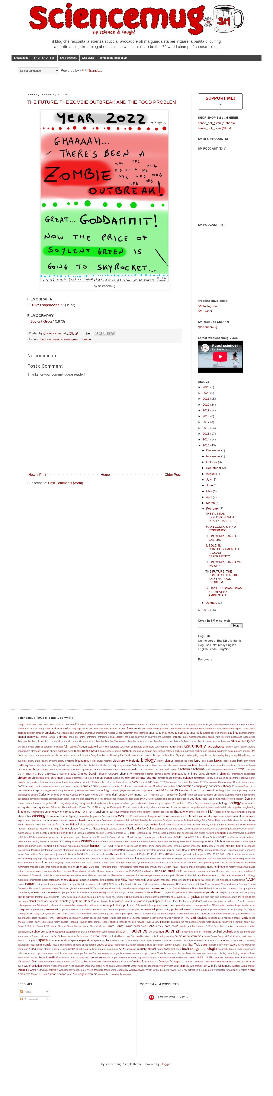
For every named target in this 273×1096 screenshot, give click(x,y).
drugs (68, 803)
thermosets (213, 953)
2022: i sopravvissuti (46, 305)
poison (21, 905)
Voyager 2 (189, 961)
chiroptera (212, 773)
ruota (208, 922)
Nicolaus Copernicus (40, 888)
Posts (27, 991)
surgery (142, 948)
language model (51, 858)
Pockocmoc (185, 901)
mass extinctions (217, 866)
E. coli (176, 803)
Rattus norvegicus (166, 913)
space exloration (59, 940)
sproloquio (158, 944)
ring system (128, 918)
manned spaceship (40, 867)
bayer (27, 755)
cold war (76, 782)
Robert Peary (33, 922)
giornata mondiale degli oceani (173, 833)
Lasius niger (79, 858)
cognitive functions (61, 782)
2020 (206, 404)
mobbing (139, 880)
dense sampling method (230, 794)
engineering (249, 807)
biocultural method (102, 760)
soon (207, 936)
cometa (251, 782)
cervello (30, 773)
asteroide (104, 746)
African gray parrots (40, 728)
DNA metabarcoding (156, 798)
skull (110, 936)
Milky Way (127, 879)
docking (172, 798)
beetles (86, 755)
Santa (110, 926)
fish (58, 824)
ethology (39, 816)
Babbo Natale (90, 750)
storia (32, 948)
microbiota (35, 880)
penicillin (71, 897)
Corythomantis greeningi (71, 790)
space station (181, 940)
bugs (36, 769)
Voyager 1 (176, 961)
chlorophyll (237, 773)
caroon (173, 769)
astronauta (136, 746)
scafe (209, 926)
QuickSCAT (51, 913)
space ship (167, 940)
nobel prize (129, 888)
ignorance (167, 846)
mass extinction (197, 867)
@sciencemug (207, 327)
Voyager (164, 961)
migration (84, 880)
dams (108, 794)
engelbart (237, 807)
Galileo (131, 828)
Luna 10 (97, 862)
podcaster (208, 901)
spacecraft (223, 940)
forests (223, 824)
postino (187, 905)
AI (66, 728)
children (149, 773)
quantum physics (34, 913)
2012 (206, 610)
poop (165, 905)
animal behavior (247, 733)
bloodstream (72, 765)
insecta (220, 846)
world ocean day (119, 970)
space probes (117, 940)
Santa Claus (124, 926)
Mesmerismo (117, 875)
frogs (56, 828)
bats (20, 755)
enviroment (67, 811)
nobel (100, 888)
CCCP (239, 769)
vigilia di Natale (103, 961)
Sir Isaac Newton (67, 936)
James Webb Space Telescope (221, 850)
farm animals (155, 820)
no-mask (84, 888)
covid (150, 790)
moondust (166, 880)
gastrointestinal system (196, 828)
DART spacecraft (169, 794)
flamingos (120, 824)
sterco (233, 944)
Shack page (21, 57)
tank (173, 949)
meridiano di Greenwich (30, 875)
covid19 (172, 790)
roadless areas (232, 918)
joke (47, 854)
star (185, 944)
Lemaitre (95, 858)
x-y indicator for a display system (229, 970)
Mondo (148, 879)
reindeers (43, 918)
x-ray (178, 970)
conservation (184, 786)
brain (195, 765)
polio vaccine (56, 905)
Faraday (143, 820)
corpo (36, 790)
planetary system (47, 901)
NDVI (112, 884)
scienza (172, 931)
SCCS (84, 931)
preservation (52, 909)
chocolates (249, 773)
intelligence (249, 846)
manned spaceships (61, 867)
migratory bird (97, 880)
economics (249, 803)
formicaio (240, 824)
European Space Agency (62, 816)
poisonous (30, 905)
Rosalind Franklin (78, 922)
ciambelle (79, 778)
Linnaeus (188, 858)
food (43, 339)
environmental (104, 811)
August (211, 473)
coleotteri (86, 782)
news (235, 884)
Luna (88, 862)
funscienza (85, 828)
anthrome (91, 737)
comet (135, 782)
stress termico (59, 949)
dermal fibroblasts (38, 798)
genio (64, 832)
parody (251, 892)
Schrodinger (94, 931)
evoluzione (162, 816)
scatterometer (73, 931)
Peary (63, 897)
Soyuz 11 (23, 940)
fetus (252, 820)
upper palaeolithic (121, 957)
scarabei (241, 926)
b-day (77, 750)
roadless (202, 917)
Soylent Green (41, 321)
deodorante (249, 794)
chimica (159, 773)
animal (234, 732)
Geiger (243, 828)
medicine (175, 871)
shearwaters (24, 936)
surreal (152, 948)
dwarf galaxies (116, 803)
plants (111, 901)
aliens (202, 728)
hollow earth (136, 841)
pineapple (232, 897)
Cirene (116, 778)
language (37, 858)
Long (45, 862)
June (210, 485)
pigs (207, 897)
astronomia (176, 746)
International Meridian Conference (35, 850)
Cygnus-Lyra (77, 794)
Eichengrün (116, 807)
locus (20, 862)
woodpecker (65, 970)
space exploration (82, 940)
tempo (79, 953)
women (53, 969)
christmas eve (40, 777)
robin (43, 922)
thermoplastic (185, 953)
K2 (85, 854)
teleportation (249, 949)
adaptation (223, 724)
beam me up (41, 755)
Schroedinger (108, 931)
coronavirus (25, 790)
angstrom (224, 733)
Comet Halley (240, 782)
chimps (192, 773)
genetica (44, 833)
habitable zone (165, 837)
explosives (33, 820)
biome (160, 760)
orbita (117, 892)
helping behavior (40, 841)
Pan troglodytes (197, 892)
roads (244, 917)
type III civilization (79, 957)
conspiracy (201, 786)
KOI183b (220, 854)
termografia (116, 953)
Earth (183, 803)
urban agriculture (140, 957)
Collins (95, 782)
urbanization (176, 957)
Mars (135, 867)
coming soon (50, 786)
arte (215, 741)
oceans (52, 892)
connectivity (169, 786)
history (86, 841)
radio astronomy (99, 913)
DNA (142, 798)
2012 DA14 (55, 724)
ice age (134, 846)
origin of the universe (132, 892)
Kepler (114, 854)
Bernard (125, 755)
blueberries (93, 765)
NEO (178, 884)
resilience (61, 917)
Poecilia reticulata (246, 901)
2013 (206, 445)
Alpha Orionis (242, 728)
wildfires (236, 966)
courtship (141, 790)
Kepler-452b (157, 854)
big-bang (216, 755)
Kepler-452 (145, 854)
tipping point (225, 953)
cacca (96, 769)
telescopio (36, 953)
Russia (216, 921)
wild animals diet (198, 966)
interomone (68, 850)
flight (137, 824)
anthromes (103, 737)
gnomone (220, 832)
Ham (199, 837)
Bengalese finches (100, 755)
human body (35, 846)
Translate (95, 70)
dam (101, 794)
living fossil (232, 858)
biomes (169, 760)
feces (180, 820)
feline (204, 820)
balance (170, 751)
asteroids (114, 746)
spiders (140, 944)
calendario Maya (109, 769)
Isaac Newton (183, 850)
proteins (205, 909)
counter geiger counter (123, 790)
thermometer (170, 953)
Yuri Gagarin (79, 974)
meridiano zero (79, 875)
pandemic (212, 892)
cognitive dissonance (40, 782)
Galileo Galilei (145, 828)
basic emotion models (239, 751)
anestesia (155, 732)
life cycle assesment (150, 858)
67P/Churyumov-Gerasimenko (96, 724)
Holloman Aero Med (119, 841)
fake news (107, 820)
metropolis (169, 875)
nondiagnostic (142, 888)
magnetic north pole (198, 862)
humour (107, 846)
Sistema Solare (98, 936)
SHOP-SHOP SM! (44, 57)
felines (211, 820)
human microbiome (70, 846)
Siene (53, 936)
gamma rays (161, 828)
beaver (52, 755)
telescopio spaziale (52, 953)
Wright (148, 970)
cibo (86, 778)
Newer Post (37, 475)
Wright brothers (161, 970)
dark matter (135, 794)
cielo (92, 778)
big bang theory (203, 755)
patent (47, 897)
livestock (221, 858)
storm (40, 949)
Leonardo (110, 858)
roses (104, 922)
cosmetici (90, 790)
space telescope (197, 940)
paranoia (233, 892)
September (214, 467)
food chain (171, 824)
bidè (167, 755)
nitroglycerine (72, 888)
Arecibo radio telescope (140, 741)
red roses (246, 913)
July (209, 479)
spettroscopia (122, 944)
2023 (206, 387)
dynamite (143, 803)
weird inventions (93, 966)
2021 (206, 398)
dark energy (119, 794)
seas (236, 931)
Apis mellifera (223, 737)
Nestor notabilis (196, 884)
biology (148, 760)
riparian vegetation (173, 918)
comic (31, 786)
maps (83, 866)
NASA (250, 879)
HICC (61, 841)
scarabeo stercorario (41, 931)
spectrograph (89, 944)
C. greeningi (86, 769)
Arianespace (190, 741)
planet (32, 901)
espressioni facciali (224, 811)
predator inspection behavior (241, 905)
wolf (39, 970)
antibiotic (166, 737)
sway (167, 948)
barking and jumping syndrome (211, 751)
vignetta (116, 961)
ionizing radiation (165, 850)
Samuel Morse (98, 926)
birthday (23, 765)
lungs (105, 862)
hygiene (119, 846)
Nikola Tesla (58, 888)
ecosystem (25, 807)
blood (62, 765)
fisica (73, 824)
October (212, 462)
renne (52, 918)
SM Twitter (205, 311)
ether (28, 816)
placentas (23, 901)
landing (28, 858)
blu (80, 765)
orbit (110, 892)
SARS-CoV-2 (155, 926)
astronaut (125, 746)
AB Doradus (162, 724)
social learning (157, 936)
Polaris (40, 905)
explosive (23, 820)
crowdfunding (215, 790)
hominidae (148, 841)
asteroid (93, 746)
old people (63, 892)
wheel (134, 966)
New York (226, 884)
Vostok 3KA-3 (151, 961)
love (82, 862)
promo (139, 909)
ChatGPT (113, 773)
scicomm (123, 931)
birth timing (249, 760)
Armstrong (203, 741)
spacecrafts (237, 940)
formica (231, 824)
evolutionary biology (144, 816)
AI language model (78, 728)
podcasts (232, 901)
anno (71, 737)
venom (41, 961)
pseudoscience (218, 909)
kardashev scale (96, 854)
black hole (34, 765)
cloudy (209, 778)
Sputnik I (177, 944)
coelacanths (232, 778)
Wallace (210, 961)
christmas (24, 777)
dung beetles (101, 803)
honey (157, 841)
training (34, 957)
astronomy (195, 746)
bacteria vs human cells (145, 751)
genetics (55, 832)
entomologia (37, 811)
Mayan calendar (87, 871)
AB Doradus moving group (183, 724)
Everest (106, 816)
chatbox (103, 773)
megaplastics (190, 871)
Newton (243, 884)
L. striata (236, 854)
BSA (24, 769)
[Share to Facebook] (108, 333)
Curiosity (44, 794)
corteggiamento (49, 790)
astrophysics (216, 746)
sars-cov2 (171, 926)
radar (78, 913)
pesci (89, 897)
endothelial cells (223, 807)
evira (114, 816)
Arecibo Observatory (116, 741)
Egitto (105, 807)
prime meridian (70, 909)
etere (21, 816)
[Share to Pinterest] (112, 333)
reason (211, 913)
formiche (251, 824)
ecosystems (41, 807)
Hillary (68, 841)
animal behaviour (28, 736)
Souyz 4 (222, 936)
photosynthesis (179, 897)
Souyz (214, 936)
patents (55, 897)
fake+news (119, 820)
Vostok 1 (138, 961)
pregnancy (25, 909)
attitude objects (49, 751)
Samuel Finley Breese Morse (73, 926)
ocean (35, 892)
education (73, 807)
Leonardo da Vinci (125, 858)
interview (98, 850)
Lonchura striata (32, 862)
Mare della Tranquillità (100, 867)
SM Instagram (207, 306)
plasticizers (130, 901)
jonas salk (61, 854)
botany (182, 765)
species (77, 944)
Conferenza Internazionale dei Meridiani (141, 786)
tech (178, 949)
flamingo (110, 824)
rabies (72, 913)
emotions (171, 807)
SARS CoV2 (140, 926)
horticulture (192, 841)
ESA (210, 811)
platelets (168, 901)
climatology (199, 778)
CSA (227, 790)
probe (95, 909)
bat (253, 750)
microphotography (51, 880)
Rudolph (165, 921)
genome (81, 833)
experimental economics (240, 816)
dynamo (153, 803)
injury (205, 845)
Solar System (188, 936)
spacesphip (36, 944)
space (43, 940)
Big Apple (180, 755)
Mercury (220, 871)
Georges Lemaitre (114, 833)
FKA (102, 824)
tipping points (239, 953)
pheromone (117, 897)
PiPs (241, 896)
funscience (71, 828)
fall (137, 820)
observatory (24, 892)
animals (62, 736)
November (213, 456)
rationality (147, 913)
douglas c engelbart (43, 803)
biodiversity (120, 760)
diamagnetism (56, 798)
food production (186, 824)
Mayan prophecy (106, 871)
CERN (21, 773)
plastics (142, 901)
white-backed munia (148, 966)
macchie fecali (163, 862)
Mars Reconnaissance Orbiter (155, 867)
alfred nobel (168, 728)
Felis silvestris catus (237, 820)
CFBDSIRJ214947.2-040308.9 (51, 773)
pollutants (116, 905)
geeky (236, 828)
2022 (206, 393)
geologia (90, 833)
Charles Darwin (87, 773)
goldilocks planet (47, 837)
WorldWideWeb (137, 970)
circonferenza (103, 777)
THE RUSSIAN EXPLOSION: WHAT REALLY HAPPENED (221, 517)
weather (64, 966)
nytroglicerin (249, 888)
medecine (135, 871)
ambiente (50, 732)
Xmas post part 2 (40, 974)
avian (70, 751)
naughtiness (64, 884)
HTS (210, 841)
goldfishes (32, 837)
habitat (178, 837)
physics (193, 897)
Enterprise (24, 811)
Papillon (224, 892)
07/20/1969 (30, 724)
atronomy (36, 751)
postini (179, 905)
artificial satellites (44, 746)
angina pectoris (211, 733)
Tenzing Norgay (101, 953)
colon (102, 782)
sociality (170, 936)
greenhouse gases (86, 837)
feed (190, 820)
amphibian (89, 733)
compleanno (89, 786)
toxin (20, 957)
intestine (119, 849)
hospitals (203, 841)
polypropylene (154, 905)
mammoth (250, 862)
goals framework (235, 833)
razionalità (202, 913)
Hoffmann (103, 841)
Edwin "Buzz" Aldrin (89, 807)
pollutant (104, 905)
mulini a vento (195, 879)
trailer (26, 957)
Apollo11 (45, 741)
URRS (191, 957)
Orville (147, 892)
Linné (197, 858)
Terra (152, 953)
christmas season (62, 777)
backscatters (107, 751)
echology (221, 803)
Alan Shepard (96, 728)
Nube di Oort (211, 888)
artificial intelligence (243, 741)
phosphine (138, 897)
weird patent (109, 966)
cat (208, 769)
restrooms (95, 918)
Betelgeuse (159, 755)
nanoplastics (238, 880)
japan (241, 850)
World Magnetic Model (98, 970)
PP (213, 905)
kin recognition (182, 854)
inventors (151, 850)
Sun (121, 948)
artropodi (58, 746)
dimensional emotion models (118, 798)
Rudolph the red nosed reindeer (188, 922)
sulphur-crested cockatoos (104, 949)
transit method (48, 957)
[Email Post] (88, 333)
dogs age (207, 798)
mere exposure (234, 871)
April (209, 497)
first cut (51, 824)
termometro (129, 953)
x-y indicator (205, 970)
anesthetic (196, 732)
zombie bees (104, 974)
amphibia (79, 733)
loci (253, 858)
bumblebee (73, 769)
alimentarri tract (213, 728)
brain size (204, 765)
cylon (87, 794)
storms (47, 949)
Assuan (82, 746)
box (189, 765)
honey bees (179, 841)
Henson (54, 841)
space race (132, 940)
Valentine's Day (27, 961)
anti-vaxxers (154, 737)
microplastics (69, 879)
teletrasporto (69, 953)
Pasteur (39, 897)
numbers (223, 888)
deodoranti (23, 798)
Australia (62, 751)
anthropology (116, 737)
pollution (128, 905)
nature (30, 884)
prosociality (163, 909)
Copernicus (249, 786)
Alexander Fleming (151, 728)
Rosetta (113, 921)
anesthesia (182, 732)
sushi (160, 949)
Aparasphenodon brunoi (201, 737)
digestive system (94, 798)
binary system (49, 760)
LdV (88, 858)
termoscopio (141, 953)
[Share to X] (104, 333)
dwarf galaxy (131, 803)
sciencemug (156, 931)
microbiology (248, 875)
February (212, 508)
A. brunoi (150, 724)
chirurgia (225, 773)
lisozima (212, 858)
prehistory (38, 909)
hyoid (126, 846)
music (208, 880)
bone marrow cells (161, 765)
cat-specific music (220, 769)
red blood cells (223, 913)
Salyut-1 (31, 926)
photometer (164, 897)
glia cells (193, 833)
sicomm (45, 936)
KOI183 (211, 854)
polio (46, 905)
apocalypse (249, 737)
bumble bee (47, 769)
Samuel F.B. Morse (47, 926)
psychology (245, 909)
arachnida (66, 741)
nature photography (47, 884)
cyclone (55, 794)
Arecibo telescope (163, 741)
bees (72, 755)
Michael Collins (184, 875)
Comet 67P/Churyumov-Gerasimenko (172, 782)
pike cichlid (221, 897)
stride (71, 948)
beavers (60, 755)
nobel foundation (113, 888)
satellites (192, 926)
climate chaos (165, 778)
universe (96, 957)
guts (154, 837)
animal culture (48, 737)
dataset (202, 794)
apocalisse (236, 737)
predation (220, 905)
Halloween (189, 837)
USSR (208, 957)
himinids (76, 841)
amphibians (101, 733)
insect (212, 846)
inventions (131, 850)
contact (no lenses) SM (113, 57)
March (211, 502)
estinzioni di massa (245, 811)
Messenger (146, 875)
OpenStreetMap (98, 892)
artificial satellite (26, 746)
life (137, 858)
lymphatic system (135, 862)
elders (135, 807)
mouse (182, 880)
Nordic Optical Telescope (178, 888)
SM (132, 936)
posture (196, 905)
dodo (179, 798)
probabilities (85, 909)
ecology (234, 803)
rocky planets (61, 922)
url (185, 957)
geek (230, 828)
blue (85, 765)
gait (105, 828)
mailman (230, 862)
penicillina (81, 897)
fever (20, 824)
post (172, 905)
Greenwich (102, 837)
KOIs (228, 854)
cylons (94, 794)
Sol (176, 936)
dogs (198, 798)
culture (34, 794)
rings (138, 918)
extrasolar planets (76, 820)
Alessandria (134, 728)
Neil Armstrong (167, 884)
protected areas (181, 909)
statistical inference (219, 944)
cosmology (102, 790)
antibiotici (177, 737)
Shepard (35, 936)
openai (85, 892)
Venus (60, 961)
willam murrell (248, 966)
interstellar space (84, 850)
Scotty (185, 931)
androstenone (141, 733)
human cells (51, 845)
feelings (197, 820)
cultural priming (239, 790)
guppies (139, 837)
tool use (251, 953)
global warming (206, 833)
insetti (239, 845)
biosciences (181, 760)
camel (122, 769)
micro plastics (221, 875)
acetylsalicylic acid (208, 724)
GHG (126, 833)
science (139, 931)
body (113, 765)
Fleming (130, 824)
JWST (80, 854)
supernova (130, 949)
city (122, 778)
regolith (33, 918)
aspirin (73, 746)
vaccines (229, 957)
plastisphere (155, 901)
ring (119, 918)
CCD (247, 769)
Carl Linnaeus (146, 769)
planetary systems (71, 901)
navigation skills (93, 884)
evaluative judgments (90, 816)
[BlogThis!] (100, 333)
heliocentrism (24, 841)
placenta (250, 896)
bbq (32, 755)
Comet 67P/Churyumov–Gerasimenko (212, 782)
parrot (21, 896)
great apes (62, 837)
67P (76, 724)
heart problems (248, 837)
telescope (24, 953)
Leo (102, 858)
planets (88, 901)
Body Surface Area (141, 765)
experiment (218, 816)
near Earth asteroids (148, 884)
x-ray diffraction (190, 970)
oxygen (167, 892)
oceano (43, 892)
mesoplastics (132, 875)
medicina (160, 871)
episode (169, 811)
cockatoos (219, 778)
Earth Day (193, 803)
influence (195, 846)
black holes (46, 765)
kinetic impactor (198, 854)
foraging (214, 824)
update (106, 957)
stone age (23, 949)
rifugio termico (109, 918)
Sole (201, 936)
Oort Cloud (75, 892)
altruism (31, 733)
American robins (65, 733)
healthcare (233, 837)
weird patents (123, 966)
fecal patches (170, 820)
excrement (176, 816)
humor (95, 846)
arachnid (55, 741)
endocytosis (207, 807)
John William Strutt (34, 854)
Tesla (160, 953)
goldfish (22, 837)
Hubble (218, 841)
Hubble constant (231, 841)
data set (192, 794)
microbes (236, 875)
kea (108, 854)
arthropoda (224, 741)
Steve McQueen (246, 944)
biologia (134, 760)
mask (175, 866)
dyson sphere (165, 803)
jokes (52, 854)
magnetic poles (217, 862)
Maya (75, 871)
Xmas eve (24, 974)
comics (38, 786)
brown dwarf (216, 765)
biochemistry (83, 760)
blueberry (105, 765)
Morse (175, 880)
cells (253, 769)
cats (232, 769)
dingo (136, 798)
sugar (86, 949)
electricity (145, 807)
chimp (167, 773)
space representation (150, 940)
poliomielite (69, 905)
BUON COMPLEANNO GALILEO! (220, 537)
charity (72, 773)
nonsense (157, 888)
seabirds (228, 931)
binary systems (66, 760)
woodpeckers (80, 970)
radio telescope (117, 913)
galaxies (113, 828)
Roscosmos (94, 922)
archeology (89, 741)
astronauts (148, 746)
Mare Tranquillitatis (122, 867)
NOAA (93, 888)
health (222, 837)
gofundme (250, 833)
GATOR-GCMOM (217, 828)
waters (46, 966)
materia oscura (44, 871)
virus (123, 961)
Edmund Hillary (59, 807)
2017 (206, 422)
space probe (101, 940)
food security (202, 824)
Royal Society (152, 922)
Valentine (250, 957)
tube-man (64, 957)
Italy (200, 849)
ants (185, 737)
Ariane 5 (178, 741)
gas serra (178, 828)
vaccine (218, 957)
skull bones (120, 936)
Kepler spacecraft (129, 854)
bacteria (127, 750)
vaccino (240, 957)
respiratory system (79, 918)
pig (202, 897)
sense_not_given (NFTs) (214, 128)
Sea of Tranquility (203, 931)
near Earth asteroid (125, 884)
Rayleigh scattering (186, 913)
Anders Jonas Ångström (120, 733)
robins (49, 922)
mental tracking (206, 871)
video (92, 961)
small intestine (142, 936)
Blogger (165, 1064)
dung (75, 803)
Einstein (127, 807)
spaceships (24, 944)
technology (190, 949)
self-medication (247, 931)
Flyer (146, 824)
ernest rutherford (197, 811)
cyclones (64, 794)
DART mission (151, 794)
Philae (128, 896)
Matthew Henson (62, 871)
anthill (82, 737)
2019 (206, 410)
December (213, 450)
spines (148, 944)
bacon (118, 751)
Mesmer (92, 875)
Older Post (173, 475)
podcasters (220, 901)
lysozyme (150, 862)
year (69, 974)
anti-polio (129, 737)
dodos (186, 798)
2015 (206, 433)
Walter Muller (221, 961)
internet (58, 850)
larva (62, 858)
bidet (172, 755)
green (72, 837)
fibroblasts (29, 824)
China (202, 773)
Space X (211, 940)
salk (253, 922)
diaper (67, 798)
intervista (108, 850)
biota (190, 760)
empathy (195, 807)
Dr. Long (59, 803)
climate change (146, 777)
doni (253, 798)
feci (186, 820)
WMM (33, 970)
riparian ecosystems (152, 918)
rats (154, 913)
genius (72, 832)
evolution (125, 816)
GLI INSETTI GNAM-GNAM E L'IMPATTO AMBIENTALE (224, 591)
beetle (79, 755)
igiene (158, 846)
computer (104, 786)
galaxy (122, 828)
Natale (21, 884)
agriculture (57, 728)
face (98, 820)
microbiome (24, 880)
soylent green (70, 339)
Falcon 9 (129, 820)
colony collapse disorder (118, 782)
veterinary (69, 961)
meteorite (158, 875)
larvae (68, 858)
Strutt (79, 949)
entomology (52, 811)
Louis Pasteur (72, 862)
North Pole (197, 888)
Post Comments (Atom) (65, 483)
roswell (140, 922)
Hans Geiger (210, 837)
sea (191, 931)
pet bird (97, 897)
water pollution (33, 965)
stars (204, 944)
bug (30, 769)
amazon (40, 733)
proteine (196, 909)
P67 (173, 892)
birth (240, 760)
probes (103, 909)
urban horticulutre (159, 957)
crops (202, 790)
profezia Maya (126, 909)
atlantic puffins (248, 746)
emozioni (184, 807)
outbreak (53, 339)
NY (240, 888)
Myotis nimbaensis (221, 880)
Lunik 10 (113, 862)
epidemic (147, 811)
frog (51, 828)
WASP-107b (235, 961)
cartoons (198, 769)
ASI (66, 746)
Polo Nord (140, 905)
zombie (86, 339)
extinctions (58, 820)
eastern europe (208, 803)
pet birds (106, 897)
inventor (141, 850)
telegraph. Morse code (230, 949)
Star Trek (194, 944)
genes (36, 833)
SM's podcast (68, 57)
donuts (28, 803)
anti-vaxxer (141, 737)
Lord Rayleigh (56, 862)
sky (128, 936)
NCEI (105, 884)
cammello (132, 769)
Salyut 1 (22, 926)
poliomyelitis (82, 905)
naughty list (78, 884)
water (245, 961)
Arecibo (100, 741)
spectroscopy (105, 944)
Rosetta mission (127, 922)
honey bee (166, 841)
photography (151, 897)
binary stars (34, 760)
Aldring (122, 728)
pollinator (93, 905)
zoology (127, 974)
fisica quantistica (88, 824)
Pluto (175, 901)
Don (247, 798)
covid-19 (160, 790)
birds (218, 760)
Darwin (183, 794)
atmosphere (24, 751)
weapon (55, 966)
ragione (129, 913)
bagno (161, 751)
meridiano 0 (249, 871)
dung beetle (86, 803)
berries (134, 755)
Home (105, 475)
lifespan (179, 858)
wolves (45, 970)
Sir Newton (82, 936)
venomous (50, 961)
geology (100, 833)
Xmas (251, 969)
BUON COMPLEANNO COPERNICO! (220, 528)
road (193, 917)
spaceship (250, 940)
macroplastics (179, 862)
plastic (119, 901)
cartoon (184, 769)
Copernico (237, 786)
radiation (86, 913)
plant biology (100, 901)
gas (171, 828)
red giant (236, 913)
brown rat (243, 765)
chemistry (126, 773)
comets (22, 786)
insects (229, 845)
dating (209, 794)
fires (44, 824)
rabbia (65, 913)
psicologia (232, 909)
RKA (186, 918)
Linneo (203, 858)
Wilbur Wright (166, 966)
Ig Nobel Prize (146, 846)
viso (129, 961)
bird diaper (207, 760)
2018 (206, 416)
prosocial (149, 909)
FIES (38, 824)
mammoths (23, 867)
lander (245, 854)
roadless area (215, 918)
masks (184, 866)
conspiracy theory (220, 786)
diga (82, 798)
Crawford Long (188, 790)
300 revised (67, 724)
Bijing (241, 755)
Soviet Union (233, 936)
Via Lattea (82, 961)
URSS (199, 957)
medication (147, 871)
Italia (194, 849)
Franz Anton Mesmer (37, 828)
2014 (206, 439)
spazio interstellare (62, 944)
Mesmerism (103, 875)
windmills (23, 969)
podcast (197, 901)
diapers (75, 798)
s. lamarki (238, 922)
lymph (122, 862)
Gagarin (98, 828)
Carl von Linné (161, 769)
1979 (39, 724)
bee (67, 755)
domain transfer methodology (228, 798)
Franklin (22, 828)
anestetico (167, 732)
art (210, 741)
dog (192, 798)
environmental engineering (128, 811)
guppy (148, 837)
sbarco (201, 926)
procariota (113, 909)
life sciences (168, 858)
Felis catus (221, 820)
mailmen (240, 862)
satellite (183, 926)
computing (114, 786)
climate (130, 777)
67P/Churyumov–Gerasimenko (129, 724)
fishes (65, 824)
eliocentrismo (158, 807)
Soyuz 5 (32, 940)
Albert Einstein (110, 728)
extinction (46, 820)
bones (175, 765)
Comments (30, 999)
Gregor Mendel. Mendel (122, 837)
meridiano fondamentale (57, 875)
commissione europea (68, 786)
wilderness (224, 965)
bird (197, 760)
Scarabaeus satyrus (224, 926)
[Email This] (96, 333)
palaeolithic (182, 892)
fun (62, 828)
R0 (59, 913)
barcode (189, 751)
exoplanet (189, 816)
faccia (91, 820)
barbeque (179, 751)
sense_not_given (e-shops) (216, 123)
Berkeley (114, 755)
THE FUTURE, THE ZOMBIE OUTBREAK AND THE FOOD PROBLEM (221, 577)
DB (215, 794)
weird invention (76, 966)
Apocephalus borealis (29, 741)
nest (184, 884)
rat (139, 913)
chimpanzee (178, 773)
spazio (47, 944)
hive (95, 841)
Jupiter (72, 854)
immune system (182, 846)
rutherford (227, 922)
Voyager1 (200, 961)
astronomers (161, 746)
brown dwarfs (231, 765)
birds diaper (230, 760)
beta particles (145, 755)
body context (124, 765)
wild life (212, 965)
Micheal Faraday (202, 875)
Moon (156, 879)
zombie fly (117, 974)
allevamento (228, 728)
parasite (243, 892)
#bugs (21, 724)
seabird (217, 931)
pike (212, 897)
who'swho (88, 57)
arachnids (77, 741)
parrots (30, 896)
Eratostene (181, 811)
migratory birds (112, 880)
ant (76, 737)
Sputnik (168, 944)
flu (142, 824)
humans (85, 846)
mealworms (122, 871)
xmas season (57, 974)
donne (21, 803)
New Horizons (212, 884)
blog (55, 765)
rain (136, 913)
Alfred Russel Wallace (186, 728)
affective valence (238, 724)
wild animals (181, 965)
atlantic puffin (232, 746)
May (209, 491)
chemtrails (138, 773)
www (172, 970)
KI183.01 (169, 854)
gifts (132, 832)
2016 (206, 428)
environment (84, 811)
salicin (247, 922)
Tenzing (88, 953)
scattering (60, 931)
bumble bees (60, 769)
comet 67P (146, 782)
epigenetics (158, 811)
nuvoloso (233, 888)
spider (132, 944)
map (76, 866)
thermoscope (199, 953)
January (212, 602)
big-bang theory (229, 755)
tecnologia (208, 949)
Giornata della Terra (146, 833)
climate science (183, 777)
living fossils (245, 858)
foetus (154, 824)
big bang (190, 755)
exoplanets (204, 816)
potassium (205, 905)
